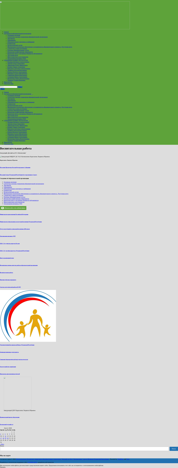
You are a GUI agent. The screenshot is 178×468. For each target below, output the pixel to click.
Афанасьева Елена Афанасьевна (17, 65)
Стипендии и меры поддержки (17, 48)
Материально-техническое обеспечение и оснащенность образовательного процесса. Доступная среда (39, 47)
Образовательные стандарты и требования (20, 42)
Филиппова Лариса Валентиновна (18, 78)
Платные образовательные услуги (18, 50)
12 (5, 436)
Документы (11, 38)
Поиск (2, 446)
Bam (128, 459)
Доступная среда (12, 55)
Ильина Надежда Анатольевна (17, 72)
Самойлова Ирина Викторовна (17, 75)
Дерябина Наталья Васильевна (17, 70)
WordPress (120, 459)
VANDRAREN (32, 462)
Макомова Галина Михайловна (17, 73)
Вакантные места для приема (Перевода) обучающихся (24, 53)
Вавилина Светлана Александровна (18, 68)
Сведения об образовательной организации (17, 33)
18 (3, 438)
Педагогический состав (14, 45)
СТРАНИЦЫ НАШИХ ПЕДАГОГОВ (16, 60)
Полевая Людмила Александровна (18, 62)
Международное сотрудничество (17, 57)
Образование (11, 40)
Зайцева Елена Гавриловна (16, 63)
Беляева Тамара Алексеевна (16, 67)
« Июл (2, 444)
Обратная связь (8, 83)
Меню (2, 89)
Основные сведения (13, 35)
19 (5, 438)
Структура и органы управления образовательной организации (27, 37)
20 (8, 438)
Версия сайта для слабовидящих (14, 208)
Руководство (11, 43)
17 (1, 438)
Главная (6, 32)
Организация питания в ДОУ (16, 58)
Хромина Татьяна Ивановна (16, 80)
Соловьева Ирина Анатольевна (17, 77)
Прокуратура (8, 82)
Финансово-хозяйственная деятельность (20, 52)
